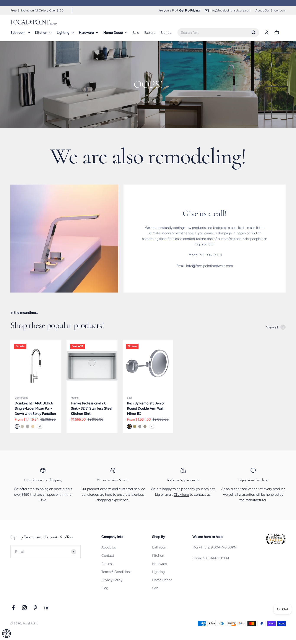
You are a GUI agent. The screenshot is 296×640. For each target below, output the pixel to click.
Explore (149, 32)
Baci (129, 397)
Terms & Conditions (116, 572)
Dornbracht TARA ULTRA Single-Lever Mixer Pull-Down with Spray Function (35, 408)
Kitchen (41, 32)
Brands (166, 32)
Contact (107, 555)
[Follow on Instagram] (24, 608)
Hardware (86, 32)
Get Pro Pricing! (189, 10)
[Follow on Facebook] (13, 608)
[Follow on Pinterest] (35, 608)
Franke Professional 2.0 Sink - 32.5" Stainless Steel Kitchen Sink (91, 408)
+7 (40, 426)
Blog (104, 588)
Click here (181, 494)
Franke (75, 397)
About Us (108, 547)
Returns (107, 564)
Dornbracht (21, 397)
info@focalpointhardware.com (230, 10)
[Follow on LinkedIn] (46, 608)
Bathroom (18, 32)
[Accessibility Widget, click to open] (6, 633)
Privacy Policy (111, 580)
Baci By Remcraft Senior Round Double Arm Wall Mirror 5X (146, 408)
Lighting (63, 32)
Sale (136, 32)
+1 (152, 426)
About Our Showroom (270, 10)
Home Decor (113, 32)
